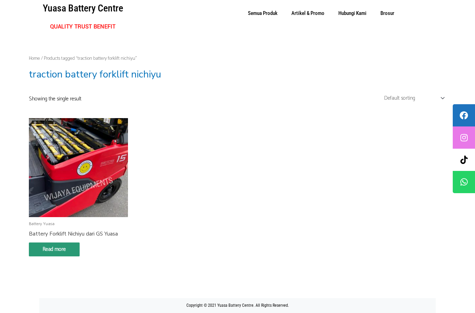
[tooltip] (464, 115)
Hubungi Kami (352, 13)
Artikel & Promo (307, 13)
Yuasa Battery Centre (83, 8)
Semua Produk (262, 13)
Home (34, 58)
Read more (54, 249)
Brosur (387, 13)
